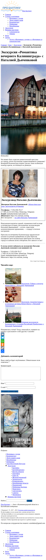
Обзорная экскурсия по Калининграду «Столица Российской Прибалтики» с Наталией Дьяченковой (24, 324)
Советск (15, 493)
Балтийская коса (18, 470)
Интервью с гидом (13, 454)
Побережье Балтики (19, 487)
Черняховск (16, 495)
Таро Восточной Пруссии (15, 464)
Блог (10, 45)
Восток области (18, 472)
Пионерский (17, 485)
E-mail (4, 387)
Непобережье (11, 460)
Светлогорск (17, 491)
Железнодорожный (19, 477)
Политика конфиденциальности (26, 510)
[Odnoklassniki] (23, 344)
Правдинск (16, 489)
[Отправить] (23, 351)
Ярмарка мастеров (14, 497)
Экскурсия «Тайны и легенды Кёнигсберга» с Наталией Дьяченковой (24, 284)
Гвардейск (16, 473)
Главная (4, 45)
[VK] (23, 334)
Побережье (10, 462)
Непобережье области (20, 483)
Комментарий (6, 366)
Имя (3, 383)
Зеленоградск (17, 479)
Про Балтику (27, 11)
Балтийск (15, 468)
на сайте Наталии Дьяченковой (26, 218)
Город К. (15, 475)
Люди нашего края (13, 458)
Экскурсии (17, 45)
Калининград (11, 456)
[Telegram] (23, 337)
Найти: (3, 501)
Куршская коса (17, 481)
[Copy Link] (23, 348)
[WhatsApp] (23, 341)
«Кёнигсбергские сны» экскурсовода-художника (21, 205)
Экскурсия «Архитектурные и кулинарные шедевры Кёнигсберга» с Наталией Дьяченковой (24, 304)
